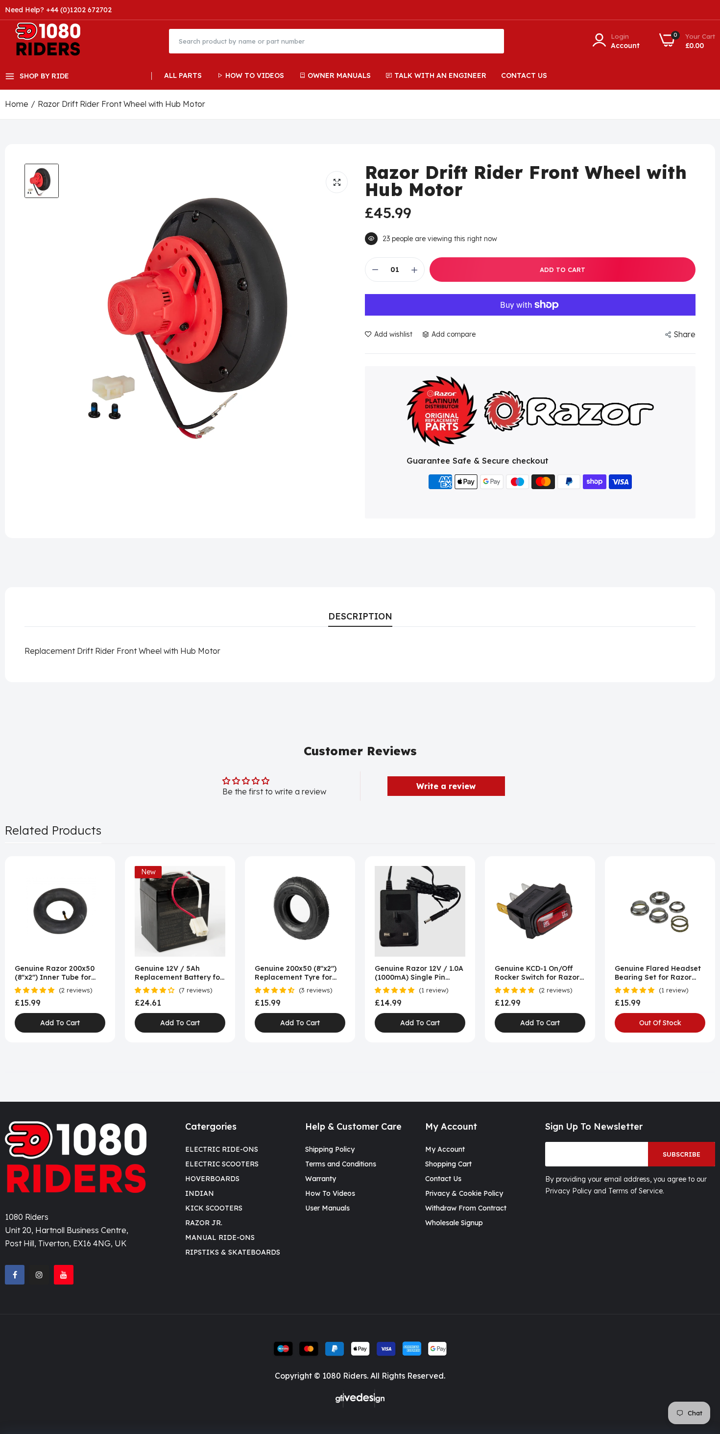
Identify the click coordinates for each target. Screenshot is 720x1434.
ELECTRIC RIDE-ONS (221, 1149)
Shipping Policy (330, 1149)
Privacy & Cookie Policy (464, 1193)
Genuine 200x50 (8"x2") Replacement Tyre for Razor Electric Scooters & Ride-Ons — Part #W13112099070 (299, 973)
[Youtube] (63, 1275)
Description (360, 616)
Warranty (320, 1178)
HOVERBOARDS (212, 1178)
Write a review (446, 786)
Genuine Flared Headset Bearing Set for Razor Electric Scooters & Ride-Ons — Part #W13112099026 (658, 973)
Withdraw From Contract (465, 1208)
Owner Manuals (339, 75)
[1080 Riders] (52, 41)
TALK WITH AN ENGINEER (440, 75)
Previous (29, 949)
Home (16, 104)
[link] (96, 874)
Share (684, 334)
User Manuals (327, 1208)
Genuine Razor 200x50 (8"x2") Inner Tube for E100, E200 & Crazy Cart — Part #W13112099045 (57, 973)
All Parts (183, 75)
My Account (445, 1149)
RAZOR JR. (203, 1222)
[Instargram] (39, 1275)
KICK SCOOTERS (213, 1208)
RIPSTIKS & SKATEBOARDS (232, 1252)
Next (690, 949)
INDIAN (199, 1193)
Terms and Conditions (340, 1164)
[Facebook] (14, 1275)
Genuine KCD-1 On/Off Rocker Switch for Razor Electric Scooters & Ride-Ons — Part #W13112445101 (538, 973)
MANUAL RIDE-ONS (220, 1237)
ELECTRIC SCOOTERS (222, 1164)
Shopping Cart (448, 1164)
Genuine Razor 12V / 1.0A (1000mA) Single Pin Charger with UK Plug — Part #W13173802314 (419, 973)
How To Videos (254, 75)
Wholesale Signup (454, 1222)
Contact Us (524, 75)
